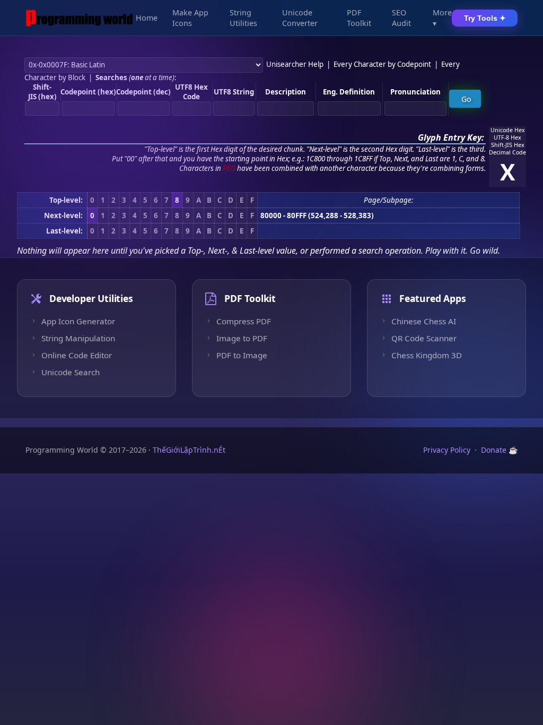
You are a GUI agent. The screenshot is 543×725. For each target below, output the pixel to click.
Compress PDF (243, 321)
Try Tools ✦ (485, 18)
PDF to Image (241, 355)
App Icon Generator (78, 321)
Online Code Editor (76, 355)
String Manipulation (78, 338)
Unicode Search (70, 372)
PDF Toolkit (359, 17)
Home (146, 18)
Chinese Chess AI (423, 321)
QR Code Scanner (424, 338)
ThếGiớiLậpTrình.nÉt (189, 450)
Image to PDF (241, 338)
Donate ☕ (499, 450)
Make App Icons (190, 17)
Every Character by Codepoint (382, 64)
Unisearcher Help (294, 64)
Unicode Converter (300, 17)
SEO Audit (401, 17)
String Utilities (243, 17)
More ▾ (442, 17)
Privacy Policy (446, 450)
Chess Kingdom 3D (426, 355)
